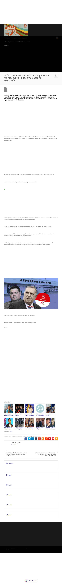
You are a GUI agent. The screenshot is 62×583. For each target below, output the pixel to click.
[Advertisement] (31, 12)
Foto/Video (19, 436)
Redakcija (6, 436)
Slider (27, 436)
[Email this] (56, 438)
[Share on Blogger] (43, 438)
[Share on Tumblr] (36, 438)
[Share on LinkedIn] (32, 438)
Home (5, 38)
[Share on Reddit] (46, 438)
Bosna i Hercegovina (12, 38)
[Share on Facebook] (25, 438)
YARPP (11, 431)
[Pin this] (53, 438)
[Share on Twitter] (29, 438)
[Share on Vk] (49, 438)
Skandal (23, 436)
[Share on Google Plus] (39, 438)
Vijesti (30, 436)
